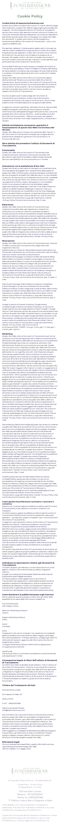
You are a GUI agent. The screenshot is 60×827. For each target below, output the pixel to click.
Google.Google (29, 316)
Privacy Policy (9, 200)
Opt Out (26, 325)
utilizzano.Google (35, 225)
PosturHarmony (26, 780)
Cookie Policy (23, 784)
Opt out (19, 277)
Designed (24, 787)
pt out (26, 418)
